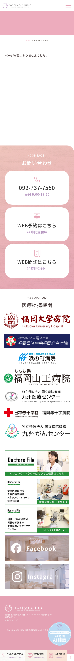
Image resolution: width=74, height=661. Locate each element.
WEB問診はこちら (37, 264)
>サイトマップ (11, 620)
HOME (29, 40)
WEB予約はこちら (37, 228)
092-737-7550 (37, 190)
